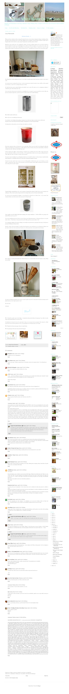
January (54, 563)
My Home (53, 81)
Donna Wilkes (10, 543)
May (54, 538)
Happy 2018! (58, 469)
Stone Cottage (54, 80)
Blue (58, 77)
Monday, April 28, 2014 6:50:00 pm (19, 543)
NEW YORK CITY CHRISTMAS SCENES (58, 301)
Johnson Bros (58, 87)
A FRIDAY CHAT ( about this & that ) (58, 377)
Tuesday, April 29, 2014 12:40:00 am (21, 559)
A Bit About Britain (55, 390)
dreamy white (58, 345)
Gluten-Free (53, 87)
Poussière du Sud (11, 485)
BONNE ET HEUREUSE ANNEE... (56, 427)
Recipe (55, 79)
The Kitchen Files (24, 28)
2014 (53, 524)
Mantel (55, 82)
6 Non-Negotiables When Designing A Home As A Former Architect (56, 387)
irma (8, 591)
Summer (55, 96)
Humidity (56, 84)
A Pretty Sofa (54, 342)
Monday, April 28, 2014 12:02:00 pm (20, 469)
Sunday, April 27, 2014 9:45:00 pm (20, 437)
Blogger (39, 685)
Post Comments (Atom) (14, 677)
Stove (57, 88)
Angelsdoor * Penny (11, 455)
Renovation (54, 70)
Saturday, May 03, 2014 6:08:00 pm (21, 601)
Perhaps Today (54, 306)
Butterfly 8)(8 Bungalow (12, 367)
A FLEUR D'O (54, 441)
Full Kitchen (58, 244)
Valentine (58, 96)
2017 (53, 519)
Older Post (46, 675)
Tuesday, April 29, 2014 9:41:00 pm (18, 568)
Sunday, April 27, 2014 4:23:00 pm (18, 395)
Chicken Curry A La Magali (57, 541)
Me (62, 92)
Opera (58, 98)
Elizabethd (10, 353)
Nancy (9, 524)
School (60, 98)
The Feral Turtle (55, 356)
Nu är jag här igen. (58, 499)
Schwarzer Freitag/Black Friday (56, 262)
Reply (9, 356)
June (54, 536)
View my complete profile (55, 44)
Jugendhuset (54, 504)
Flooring (52, 84)
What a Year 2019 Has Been (59, 323)
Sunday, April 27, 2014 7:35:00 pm (29, 425)
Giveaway (61, 97)
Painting (54, 77)
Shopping (59, 90)
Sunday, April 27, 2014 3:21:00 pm (23, 367)
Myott (59, 94)
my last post (54, 296)
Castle (58, 80)
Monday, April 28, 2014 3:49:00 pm (19, 507)
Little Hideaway (55, 260)
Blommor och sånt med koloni (56, 497)
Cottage (53, 68)
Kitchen (13, 346)
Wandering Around (32, 28)
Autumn (52, 82)
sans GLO (61, 88)
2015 (53, 522)
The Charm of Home (55, 268)
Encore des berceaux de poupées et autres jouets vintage (56, 431)
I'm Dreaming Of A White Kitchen (59, 216)
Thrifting (61, 82)
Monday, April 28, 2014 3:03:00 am (25, 448)
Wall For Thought (56, 552)
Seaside (55, 86)
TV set (61, 84)
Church (62, 85)
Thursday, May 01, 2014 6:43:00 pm (19, 584)
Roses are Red (58, 276)
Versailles (57, 93)
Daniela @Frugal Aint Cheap (13, 448)
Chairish (54, 557)
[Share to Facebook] (24, 344)
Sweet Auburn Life (11, 601)
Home (6, 28)
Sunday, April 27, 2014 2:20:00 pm (19, 360)
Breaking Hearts (59, 197)
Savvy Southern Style (56, 308)
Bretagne (60, 72)
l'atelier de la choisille (56, 429)
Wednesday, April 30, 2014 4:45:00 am (25, 578)
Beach (58, 82)
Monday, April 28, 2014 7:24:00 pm (29, 533)
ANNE (9, 374)
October (54, 529)
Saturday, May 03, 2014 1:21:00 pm (16, 591)
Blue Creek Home (11, 559)
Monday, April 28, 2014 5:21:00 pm (16, 524)
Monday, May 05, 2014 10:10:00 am (30, 608)
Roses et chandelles (55, 458)
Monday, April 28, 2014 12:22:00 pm (20, 485)
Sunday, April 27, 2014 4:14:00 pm (17, 374)
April (54, 539)
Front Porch (61, 86)
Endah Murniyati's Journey (57, 487)
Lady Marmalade (56, 542)
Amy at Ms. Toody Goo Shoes (13, 578)
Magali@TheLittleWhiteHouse (16, 425)
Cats (52, 77)
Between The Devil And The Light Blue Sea (58, 548)
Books (52, 91)
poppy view (54, 468)
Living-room (53, 76)
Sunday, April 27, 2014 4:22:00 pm (19, 384)
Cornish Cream (55, 416)
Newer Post (7, 675)
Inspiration (9, 346)
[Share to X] (23, 344)
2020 (53, 513)
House (52, 79)
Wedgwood (61, 93)
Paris (55, 85)
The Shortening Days (58, 270)
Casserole (54, 97)
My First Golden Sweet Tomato (59, 489)
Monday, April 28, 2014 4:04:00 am (21, 455)
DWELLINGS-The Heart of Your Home (57, 321)
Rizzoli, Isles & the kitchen (57, 554)
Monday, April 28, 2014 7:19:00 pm (29, 516)
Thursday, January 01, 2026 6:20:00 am (19, 617)
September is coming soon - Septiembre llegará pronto (58, 335)
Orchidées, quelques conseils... (58, 443)
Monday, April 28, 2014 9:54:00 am (21, 461)
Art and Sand (10, 384)
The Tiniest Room (59, 207)
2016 (53, 520)
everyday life (60, 76)
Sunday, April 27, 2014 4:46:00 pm (19, 403)
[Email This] (21, 344)
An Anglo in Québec (55, 369)
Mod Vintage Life (55, 314)
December (55, 525)
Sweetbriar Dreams (55, 409)
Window (61, 77)
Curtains (52, 86)
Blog (58, 86)
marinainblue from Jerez (56, 332)
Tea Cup (61, 79)
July (54, 534)
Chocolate (58, 85)
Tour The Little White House (14, 28)
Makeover (52, 85)
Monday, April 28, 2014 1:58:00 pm (18, 499)
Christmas (58, 81)
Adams (52, 94)
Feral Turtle (10, 499)
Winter (52, 88)
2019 (53, 515)
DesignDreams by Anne (56, 362)
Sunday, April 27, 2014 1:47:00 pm (18, 353)
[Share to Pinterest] (25, 344)
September (55, 531)
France (61, 75)
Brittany (61, 70)
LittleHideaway (10, 470)
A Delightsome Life (55, 305)
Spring (62, 91)
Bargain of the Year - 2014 (58, 479)
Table (51, 92)
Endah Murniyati (11, 461)
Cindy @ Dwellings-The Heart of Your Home (16, 608)
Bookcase (60, 92)
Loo (54, 88)
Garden (61, 80)
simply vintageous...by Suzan (57, 375)
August (54, 532)
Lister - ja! (58, 505)
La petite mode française (58, 453)
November (55, 527)
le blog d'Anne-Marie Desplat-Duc (56, 435)
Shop (62, 87)
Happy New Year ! (59, 225)
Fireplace (54, 91)
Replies (10, 423)
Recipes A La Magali (40, 28)
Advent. (57, 416)
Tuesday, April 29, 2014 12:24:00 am (26, 551)
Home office (52, 98)
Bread (51, 97)
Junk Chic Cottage (55, 289)
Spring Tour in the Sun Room (58, 309)
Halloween (55, 94)
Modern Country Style (56, 396)
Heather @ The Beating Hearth (13, 551)
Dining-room (54, 73)
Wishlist (61, 96)
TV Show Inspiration (49, 28)
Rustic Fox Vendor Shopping (59, 291)
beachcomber (54, 344)
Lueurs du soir (58, 459)
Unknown (9, 395)
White (57, 75)
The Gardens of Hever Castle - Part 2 (59, 411)
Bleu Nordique (54, 448)
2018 (53, 517)
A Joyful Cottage (55, 282)
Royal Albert (53, 93)
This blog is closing (58, 391)
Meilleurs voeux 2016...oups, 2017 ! (57, 450)
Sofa (62, 90)
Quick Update (58, 363)
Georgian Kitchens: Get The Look (58, 398)
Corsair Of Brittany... (56, 556)
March (54, 559)
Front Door (58, 91)
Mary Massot (10, 360)
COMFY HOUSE (55, 296)
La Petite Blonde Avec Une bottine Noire (57, 545)
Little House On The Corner (57, 385)
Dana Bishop (10, 507)
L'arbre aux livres (59, 436)
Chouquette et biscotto (56, 452)
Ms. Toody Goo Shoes (56, 298)
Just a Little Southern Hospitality (56, 275)
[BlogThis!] (22, 344)
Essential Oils (58, 97)
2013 (53, 565)
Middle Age (56, 98)
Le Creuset (16, 346)
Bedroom (56, 92)
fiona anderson (10, 437)
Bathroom (52, 90)
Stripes (52, 96)
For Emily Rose (58, 403)
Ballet (54, 92)
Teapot (62, 81)
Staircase (61, 94)
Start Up (57, 369)
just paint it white (55, 402)
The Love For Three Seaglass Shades (58, 550)
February (54, 561)
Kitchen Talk (58, 315)
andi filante (10, 568)
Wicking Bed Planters (58, 357)
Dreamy (57, 235)
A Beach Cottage (55, 342)
